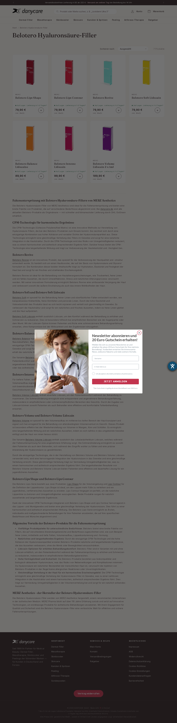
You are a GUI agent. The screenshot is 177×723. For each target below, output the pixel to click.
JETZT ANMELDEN (115, 381)
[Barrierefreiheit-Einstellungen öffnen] (172, 366)
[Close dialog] (139, 333)
